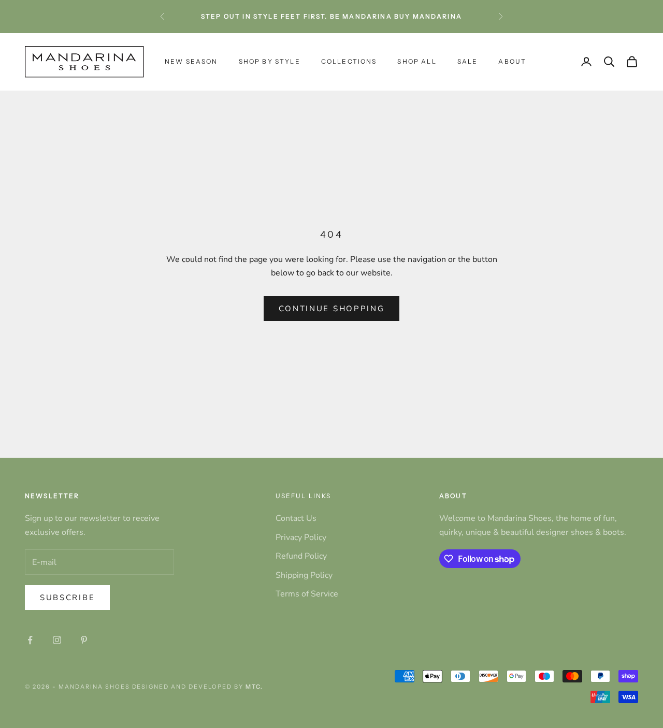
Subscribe (67, 597)
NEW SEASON (191, 61)
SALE (467, 61)
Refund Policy (301, 556)
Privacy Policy (301, 537)
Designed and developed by (197, 686)
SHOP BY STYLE (269, 61)
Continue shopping (332, 308)
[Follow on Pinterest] (84, 640)
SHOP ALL (416, 61)
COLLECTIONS (349, 61)
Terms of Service (307, 594)
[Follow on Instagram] (57, 640)
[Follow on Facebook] (30, 640)
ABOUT (512, 61)
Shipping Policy (304, 575)
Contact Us (296, 518)
